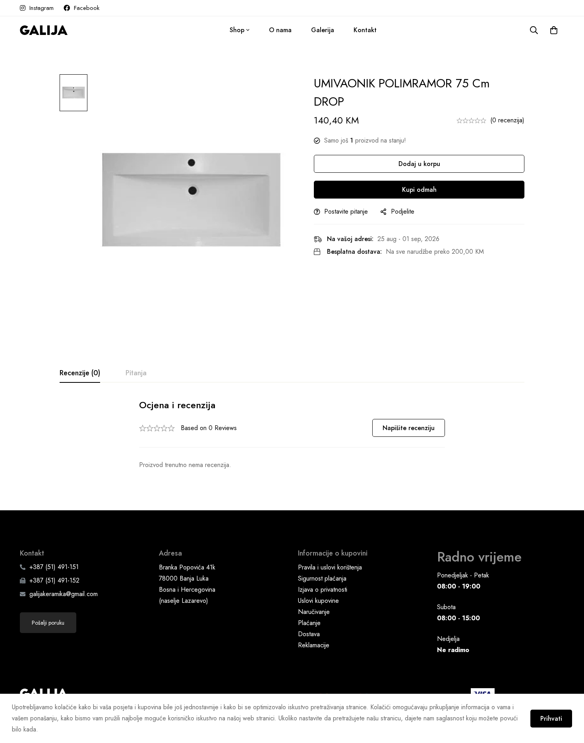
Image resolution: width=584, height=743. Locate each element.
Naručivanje (314, 611)
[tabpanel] (292, 435)
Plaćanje (309, 622)
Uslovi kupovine (318, 600)
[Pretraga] (534, 30)
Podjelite (402, 211)
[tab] (80, 373)
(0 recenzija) (507, 120)
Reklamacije (313, 645)
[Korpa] (554, 30)
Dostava (309, 634)
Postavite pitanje (346, 211)
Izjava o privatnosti (322, 589)
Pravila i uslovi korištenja (330, 567)
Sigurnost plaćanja (322, 578)
